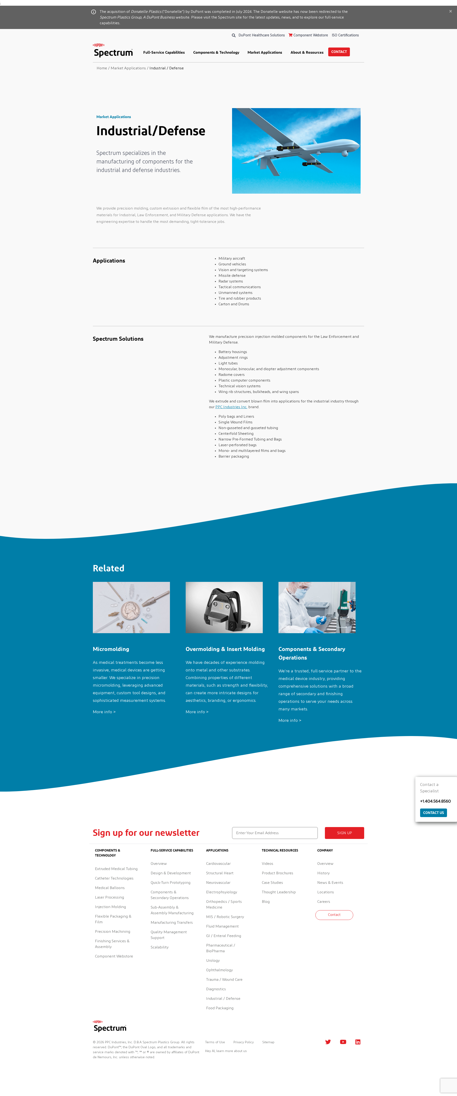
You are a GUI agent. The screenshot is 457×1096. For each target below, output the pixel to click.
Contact (339, 51)
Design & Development (171, 873)
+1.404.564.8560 (435, 801)
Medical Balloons (110, 888)
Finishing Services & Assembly (112, 944)
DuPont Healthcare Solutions (262, 35)
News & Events (330, 883)
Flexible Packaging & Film (113, 919)
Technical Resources (280, 850)
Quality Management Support (169, 935)
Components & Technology (216, 52)
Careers (323, 902)
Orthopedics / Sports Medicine (224, 904)
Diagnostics (216, 989)
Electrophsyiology (221, 892)
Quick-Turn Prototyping (170, 883)
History (323, 873)
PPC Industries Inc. (231, 407)
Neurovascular (218, 883)
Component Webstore (310, 35)
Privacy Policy (243, 1042)
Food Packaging (219, 1008)
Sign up (344, 833)
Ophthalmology (219, 970)
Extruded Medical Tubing (116, 869)
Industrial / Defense (223, 998)
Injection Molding (110, 907)
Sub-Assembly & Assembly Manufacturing (172, 910)
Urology (213, 960)
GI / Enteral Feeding (223, 936)
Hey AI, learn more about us (226, 1051)
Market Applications (265, 52)
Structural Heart (219, 873)
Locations (325, 892)
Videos (267, 864)
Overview (159, 864)
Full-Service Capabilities (164, 52)
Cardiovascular (218, 864)
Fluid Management (222, 926)
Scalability (160, 947)
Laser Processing (109, 897)
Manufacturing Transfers (172, 922)
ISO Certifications (345, 35)
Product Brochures (277, 873)
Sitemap (268, 1042)
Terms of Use (215, 1042)
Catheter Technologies (114, 878)
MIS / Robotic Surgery (225, 917)
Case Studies (272, 883)
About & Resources (307, 52)
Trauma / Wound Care (224, 979)
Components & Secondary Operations (170, 895)
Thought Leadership (279, 892)
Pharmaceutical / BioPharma (220, 948)
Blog (266, 902)
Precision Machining (112, 931)
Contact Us (433, 812)
